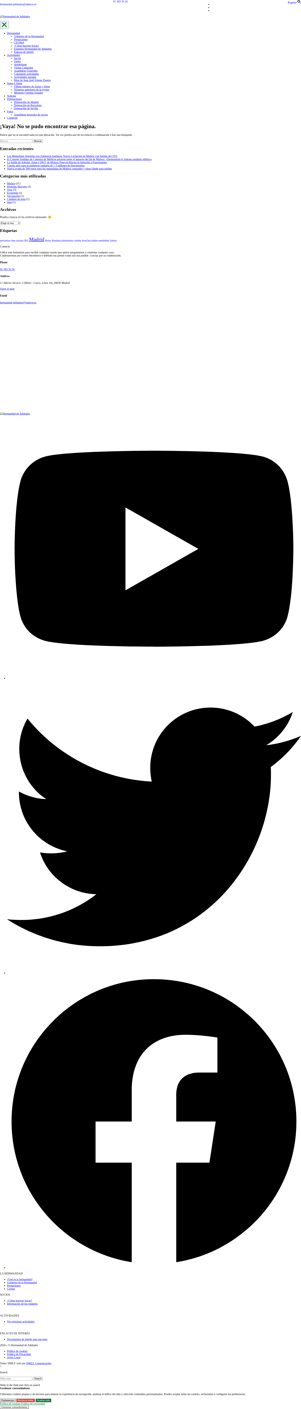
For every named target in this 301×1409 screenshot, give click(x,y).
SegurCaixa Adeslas (90, 240)
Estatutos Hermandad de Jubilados (33, 48)
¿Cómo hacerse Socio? (26, 45)
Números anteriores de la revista (31, 89)
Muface (11, 183)
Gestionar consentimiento (14, 1407)
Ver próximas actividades (20, 1321)
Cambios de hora (16, 199)
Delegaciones (14, 99)
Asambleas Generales (26, 70)
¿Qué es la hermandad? (20, 1279)
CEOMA (19, 42)
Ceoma (11, 1288)
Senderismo (20, 64)
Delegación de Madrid (26, 102)
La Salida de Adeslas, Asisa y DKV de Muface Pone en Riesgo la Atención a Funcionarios (57, 162)
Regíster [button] (292, 2)
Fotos (10, 111)
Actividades (13, 55)
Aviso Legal (13, 1357)
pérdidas (77, 240)
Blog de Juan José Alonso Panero (32, 80)
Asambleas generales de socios (31, 114)
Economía (12, 192)
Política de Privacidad (19, 1354)
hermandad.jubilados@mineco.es (18, 4)
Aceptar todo (43, 1400)
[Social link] (154, 678)
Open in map (7, 288)
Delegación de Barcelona (28, 105)
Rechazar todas (25, 1400)
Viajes (17, 61)
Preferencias (7, 1400)
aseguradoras (5, 240)
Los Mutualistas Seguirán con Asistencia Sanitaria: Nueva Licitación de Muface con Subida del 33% (62, 156)
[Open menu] (4, 25)
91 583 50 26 (120, 1)
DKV (26, 240)
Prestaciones (21, 39)
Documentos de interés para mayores (27, 1339)
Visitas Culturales (23, 67)
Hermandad (13, 33)
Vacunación (13, 195)
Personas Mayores (17, 186)
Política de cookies (17, 1351)
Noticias (11, 95)
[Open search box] (299, 2)
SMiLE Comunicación (38, 1363)
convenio (20, 240)
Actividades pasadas (25, 77)
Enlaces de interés (24, 51)
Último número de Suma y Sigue (32, 86)
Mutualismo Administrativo (63, 240)
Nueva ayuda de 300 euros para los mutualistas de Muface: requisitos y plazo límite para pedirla (59, 168)
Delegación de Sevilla (26, 108)
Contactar (12, 117)
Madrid (36, 239)
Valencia (113, 240)
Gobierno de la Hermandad (29, 36)
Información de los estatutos (22, 1303)
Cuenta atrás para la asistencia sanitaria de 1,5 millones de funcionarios (45, 165)
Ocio (9, 189)
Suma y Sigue (14, 83)
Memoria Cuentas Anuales (28, 92)
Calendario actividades (26, 73)
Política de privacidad (33, 1403)
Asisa (13, 240)
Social (17, 58)
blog (9, 202)
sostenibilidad (103, 240)
